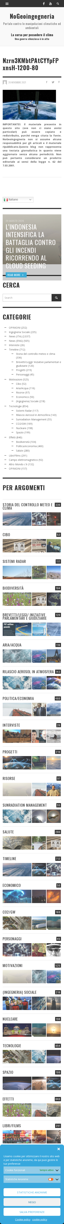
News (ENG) (16, 340)
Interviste (14, 345)
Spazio (20, 432)
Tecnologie (15, 406)
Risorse (20, 392)
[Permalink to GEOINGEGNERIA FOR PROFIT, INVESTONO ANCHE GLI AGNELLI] (54, 896)
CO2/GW (21, 423)
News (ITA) (15, 336)
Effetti (12, 437)
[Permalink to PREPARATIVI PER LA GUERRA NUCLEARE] (17, 1030)
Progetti (20, 370)
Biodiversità (23, 442)
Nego (32, 1202)
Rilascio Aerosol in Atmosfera (33, 415)
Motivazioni (15, 379)
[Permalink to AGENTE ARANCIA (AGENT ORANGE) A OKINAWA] (17, 843)
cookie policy (39, 1219)
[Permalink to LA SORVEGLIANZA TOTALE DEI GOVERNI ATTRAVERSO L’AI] (39, 1003)
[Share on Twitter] (52, 82)
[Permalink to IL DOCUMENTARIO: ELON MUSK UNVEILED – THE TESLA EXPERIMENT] (54, 1136)
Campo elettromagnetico (23, 460)
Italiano (13, 199)
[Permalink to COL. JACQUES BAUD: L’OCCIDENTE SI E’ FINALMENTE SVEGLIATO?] (39, 736)
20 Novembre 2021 (17, 82)
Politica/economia (26, 446)
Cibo (18, 383)
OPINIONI (14, 327)
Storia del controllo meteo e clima (35, 353)
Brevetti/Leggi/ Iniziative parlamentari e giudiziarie (25, 616)
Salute (19, 450)
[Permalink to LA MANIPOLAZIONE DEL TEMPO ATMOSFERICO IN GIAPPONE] (54, 519)
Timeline (14, 349)
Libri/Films (15, 455)
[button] (58, 1149)
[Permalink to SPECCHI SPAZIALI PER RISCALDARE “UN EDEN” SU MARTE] (39, 1083)
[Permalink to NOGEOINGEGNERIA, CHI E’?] (17, 736)
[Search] (7, 3)
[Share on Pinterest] (59, 82)
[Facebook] (43, 3)
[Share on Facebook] (46, 82)
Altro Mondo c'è (18, 464)
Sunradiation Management (31, 419)
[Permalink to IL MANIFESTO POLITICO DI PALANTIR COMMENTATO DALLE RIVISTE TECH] (54, 1003)
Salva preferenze (32, 1212)
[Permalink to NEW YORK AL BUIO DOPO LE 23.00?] (39, 896)
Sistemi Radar (24, 410)
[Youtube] (50, 3)
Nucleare (21, 428)
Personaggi (22, 374)
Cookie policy (22, 1219)
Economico (22, 397)
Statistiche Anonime (32, 1192)
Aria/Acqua (22, 388)
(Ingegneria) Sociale (27, 401)
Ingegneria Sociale (19, 332)
